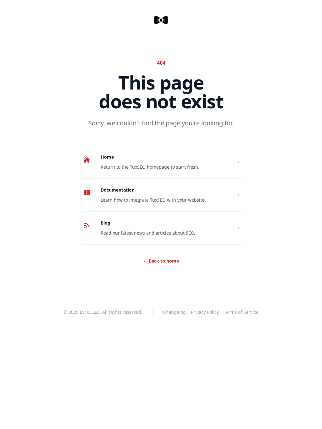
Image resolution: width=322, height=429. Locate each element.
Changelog (174, 312)
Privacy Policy (205, 312)
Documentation (118, 190)
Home (107, 157)
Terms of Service (241, 312)
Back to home (161, 261)
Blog (105, 223)
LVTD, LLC (90, 312)
